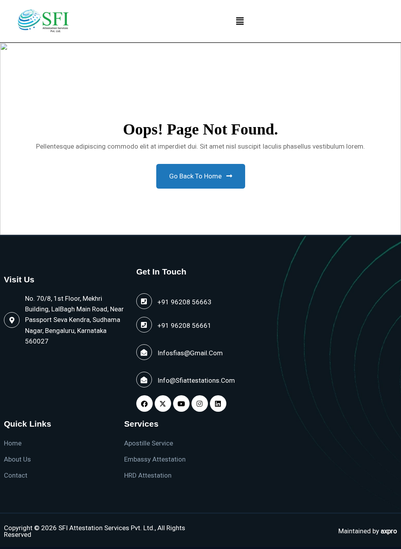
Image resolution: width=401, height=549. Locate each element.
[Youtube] (181, 403)
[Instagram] (199, 403)
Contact (15, 475)
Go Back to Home (196, 176)
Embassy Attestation (155, 459)
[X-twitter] (163, 403)
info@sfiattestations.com (196, 380)
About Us (17, 459)
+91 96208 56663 (184, 302)
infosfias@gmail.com (190, 353)
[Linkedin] (218, 403)
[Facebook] (144, 403)
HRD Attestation (148, 475)
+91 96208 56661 (184, 325)
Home (13, 443)
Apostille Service (148, 443)
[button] (239, 21)
